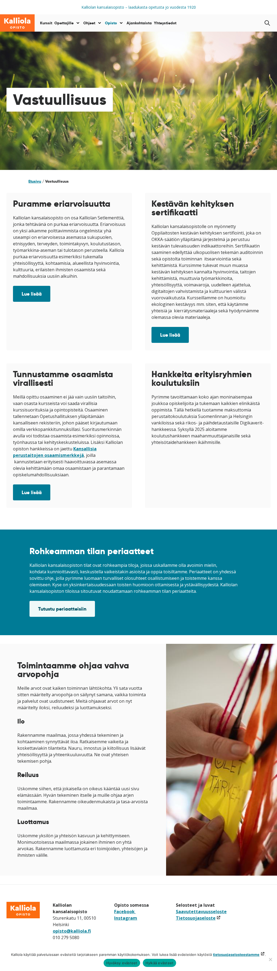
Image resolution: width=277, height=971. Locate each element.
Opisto (111, 23)
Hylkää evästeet (160, 963)
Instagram (125, 918)
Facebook (125, 912)
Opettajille (64, 23)
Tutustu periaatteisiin (62, 609)
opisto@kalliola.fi (72, 931)
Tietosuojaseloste (198, 918)
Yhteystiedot (165, 23)
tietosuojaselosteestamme (236, 954)
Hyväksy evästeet (121, 963)
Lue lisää (32, 294)
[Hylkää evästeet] (270, 959)
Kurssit (46, 23)
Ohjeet (89, 23)
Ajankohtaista (139, 23)
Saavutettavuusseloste (201, 912)
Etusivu (34, 181)
